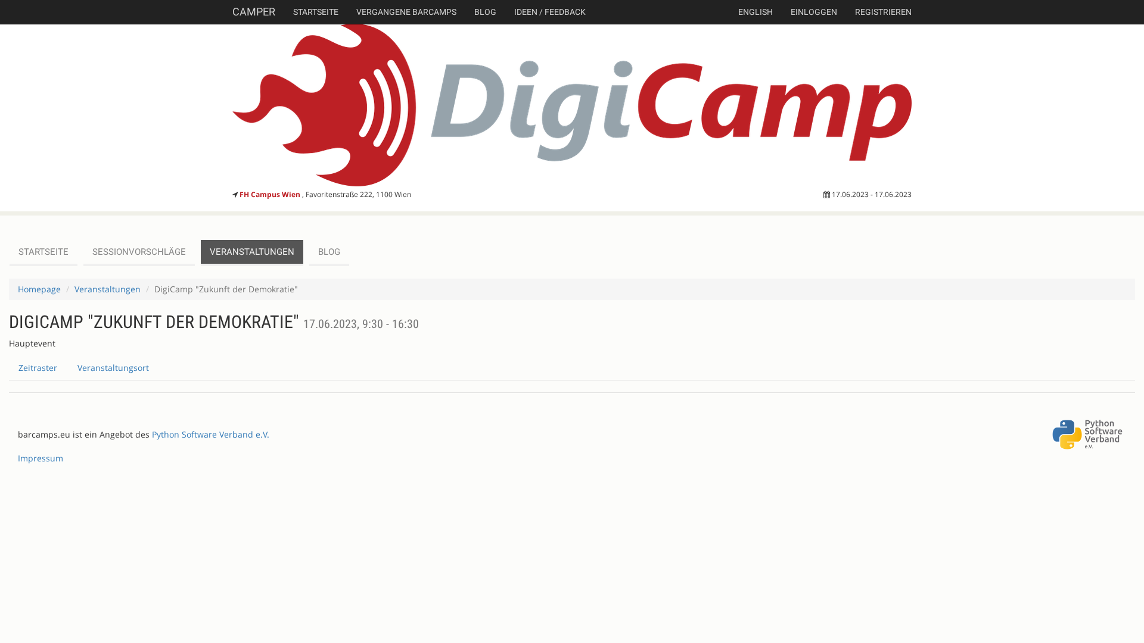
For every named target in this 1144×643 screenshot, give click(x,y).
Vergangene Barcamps (406, 12)
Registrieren (883, 12)
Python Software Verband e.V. (210, 434)
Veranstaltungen (252, 251)
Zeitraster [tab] (37, 367)
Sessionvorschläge (139, 251)
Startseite (315, 12)
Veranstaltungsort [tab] (113, 367)
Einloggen (814, 12)
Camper (253, 11)
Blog (485, 12)
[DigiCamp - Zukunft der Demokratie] (572, 105)
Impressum (40, 458)
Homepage (39, 289)
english (755, 12)
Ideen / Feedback (550, 12)
